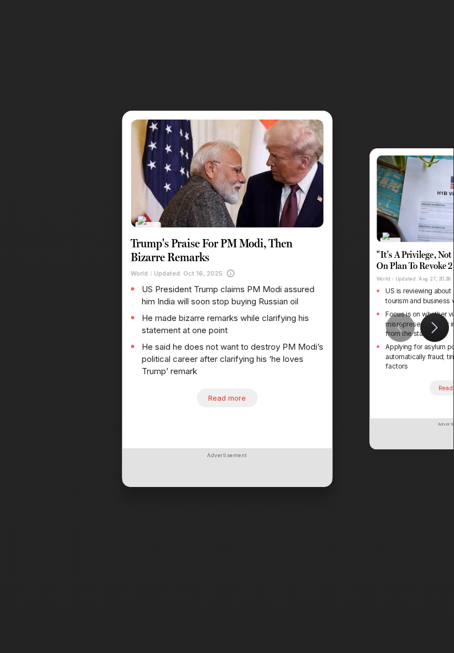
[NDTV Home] (148, 228)
